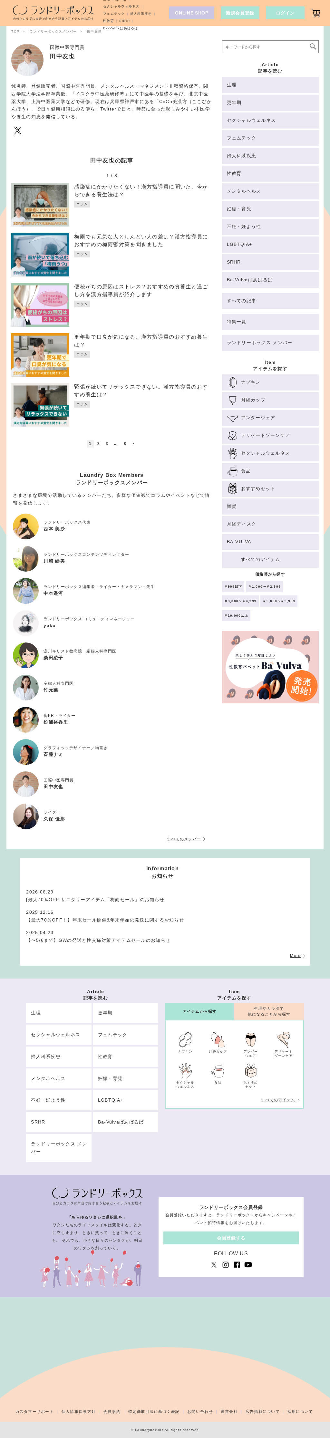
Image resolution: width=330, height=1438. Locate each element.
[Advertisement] (270, 762)
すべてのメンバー (184, 839)
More (295, 955)
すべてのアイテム (278, 1100)
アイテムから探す (200, 1011)
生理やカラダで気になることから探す (269, 1011)
